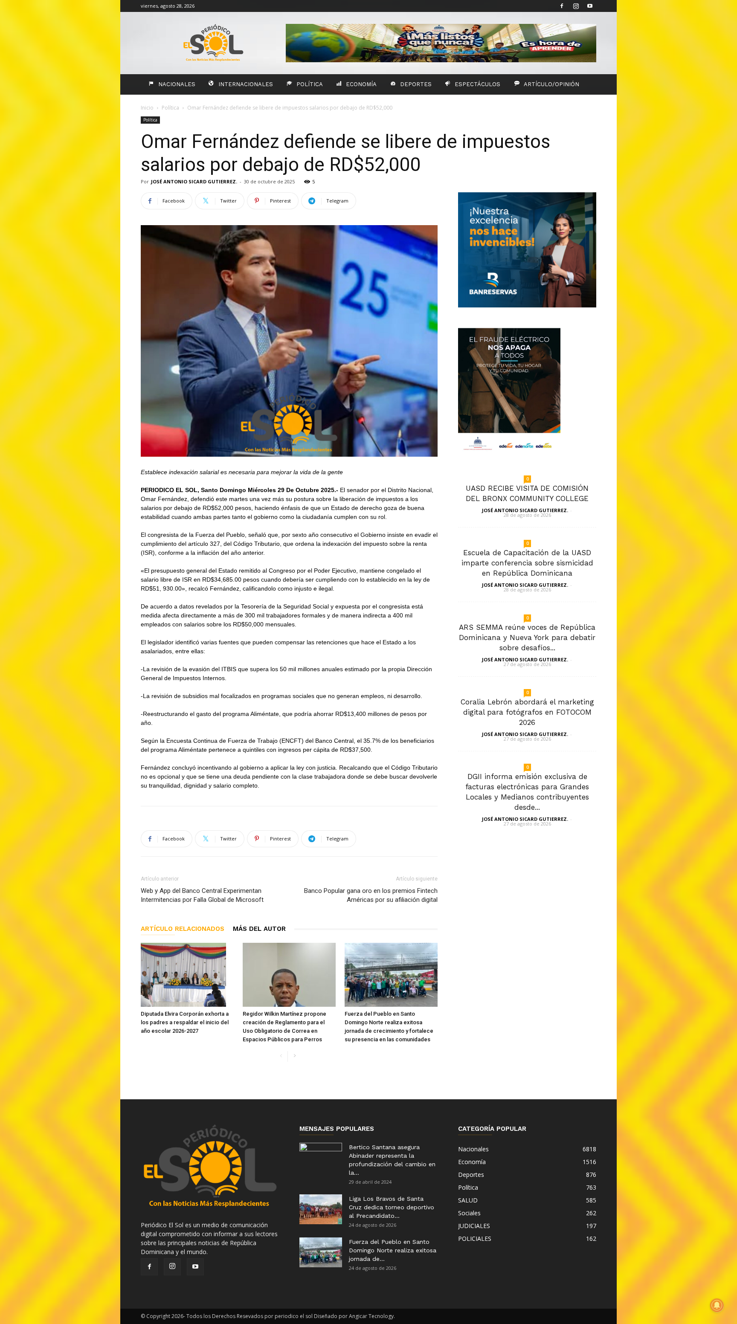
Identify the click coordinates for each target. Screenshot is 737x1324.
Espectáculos (477, 84)
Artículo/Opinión (551, 84)
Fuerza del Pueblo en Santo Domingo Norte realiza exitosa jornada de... (392, 1250)
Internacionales (245, 84)
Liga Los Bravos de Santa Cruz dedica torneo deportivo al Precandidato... (391, 1207)
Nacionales (176, 84)
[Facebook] (561, 6)
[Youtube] (589, 6)
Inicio (147, 107)
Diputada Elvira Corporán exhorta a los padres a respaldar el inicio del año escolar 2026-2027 (185, 1022)
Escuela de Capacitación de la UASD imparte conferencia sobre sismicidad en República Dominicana (527, 562)
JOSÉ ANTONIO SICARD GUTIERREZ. (194, 181)
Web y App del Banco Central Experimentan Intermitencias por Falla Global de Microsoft (202, 895)
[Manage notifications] (717, 1305)
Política (309, 84)
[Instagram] (575, 6)
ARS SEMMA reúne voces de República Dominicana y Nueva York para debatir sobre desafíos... (527, 637)
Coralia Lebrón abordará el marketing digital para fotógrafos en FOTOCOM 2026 (527, 712)
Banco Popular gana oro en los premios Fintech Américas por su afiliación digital (371, 895)
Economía (361, 84)
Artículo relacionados (182, 929)
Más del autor (259, 929)
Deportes (416, 84)
